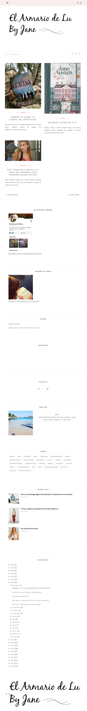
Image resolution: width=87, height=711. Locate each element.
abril (14, 628)
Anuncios (69, 463)
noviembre (16, 607)
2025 (12, 568)
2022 (12, 576)
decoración (40, 460)
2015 (12, 651)
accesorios (23, 165)
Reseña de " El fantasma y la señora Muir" (26, 604)
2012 (12, 660)
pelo (33, 467)
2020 (12, 582)
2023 (12, 574)
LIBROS (23, 112)
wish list (12, 467)
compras (58, 460)
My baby (49, 460)
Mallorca (13, 470)
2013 (12, 657)
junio (14, 622)
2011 (12, 663)
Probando (27, 456)
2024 (12, 571)
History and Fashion (16, 463)
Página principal (14, 324)
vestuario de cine (15, 460)
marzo (15, 631)
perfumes (42, 463)
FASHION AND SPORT (23, 467)
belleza (67, 456)
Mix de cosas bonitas (51, 467)
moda (19, 456)
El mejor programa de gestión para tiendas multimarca (39, 509)
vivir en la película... (25, 470)
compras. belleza (30, 463)
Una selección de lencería (29, 528)
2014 (12, 654)
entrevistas (59, 463)
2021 (12, 579)
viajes (40, 467)
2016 (12, 649)
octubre (15, 610)
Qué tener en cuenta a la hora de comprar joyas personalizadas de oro (23, 172)
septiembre (17, 613)
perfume (50, 463)
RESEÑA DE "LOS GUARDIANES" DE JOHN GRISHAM (31, 588)
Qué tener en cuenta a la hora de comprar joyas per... (31, 600)
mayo (14, 625)
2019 (12, 640)
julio (14, 619)
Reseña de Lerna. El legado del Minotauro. (23, 118)
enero (15, 637)
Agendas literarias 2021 (62, 122)
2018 (12, 643)
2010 (12, 666)
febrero (15, 634)
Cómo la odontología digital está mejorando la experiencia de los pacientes (46, 494)
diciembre (16, 585)
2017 (12, 646)
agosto (15, 616)
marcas (12, 456)
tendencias (43, 456)
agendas (62, 118)
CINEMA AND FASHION (56, 456)
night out (63, 467)
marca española (28, 460)
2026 (12, 565)
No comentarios (14, 54)
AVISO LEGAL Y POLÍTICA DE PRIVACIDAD (23, 328)
